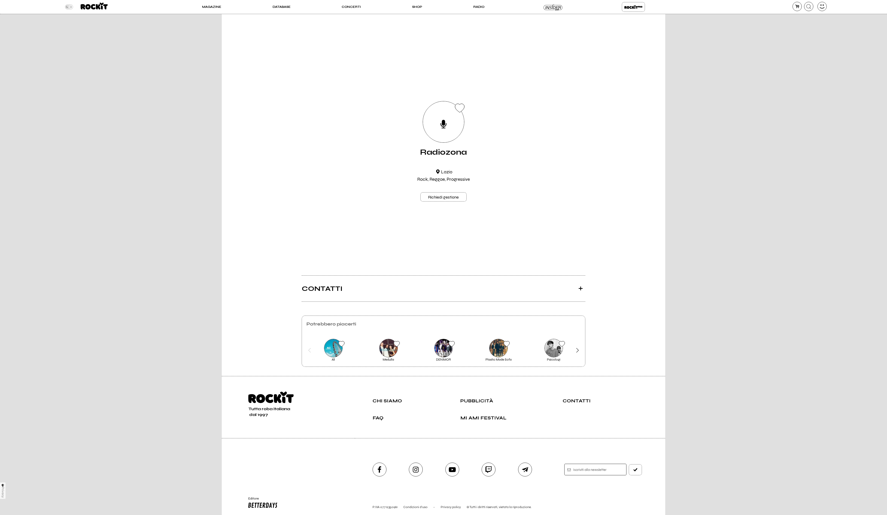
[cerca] (808, 6)
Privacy (3, 492)
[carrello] (797, 6)
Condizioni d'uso (415, 507)
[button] (310, 350)
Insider (553, 7)
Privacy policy (451, 507)
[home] (94, 7)
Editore (251, 500)
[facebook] (379, 469)
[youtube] (452, 469)
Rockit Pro (633, 7)
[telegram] (525, 469)
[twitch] (488, 469)
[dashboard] (822, 6)
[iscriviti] (635, 469)
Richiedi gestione (443, 197)
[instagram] (416, 469)
